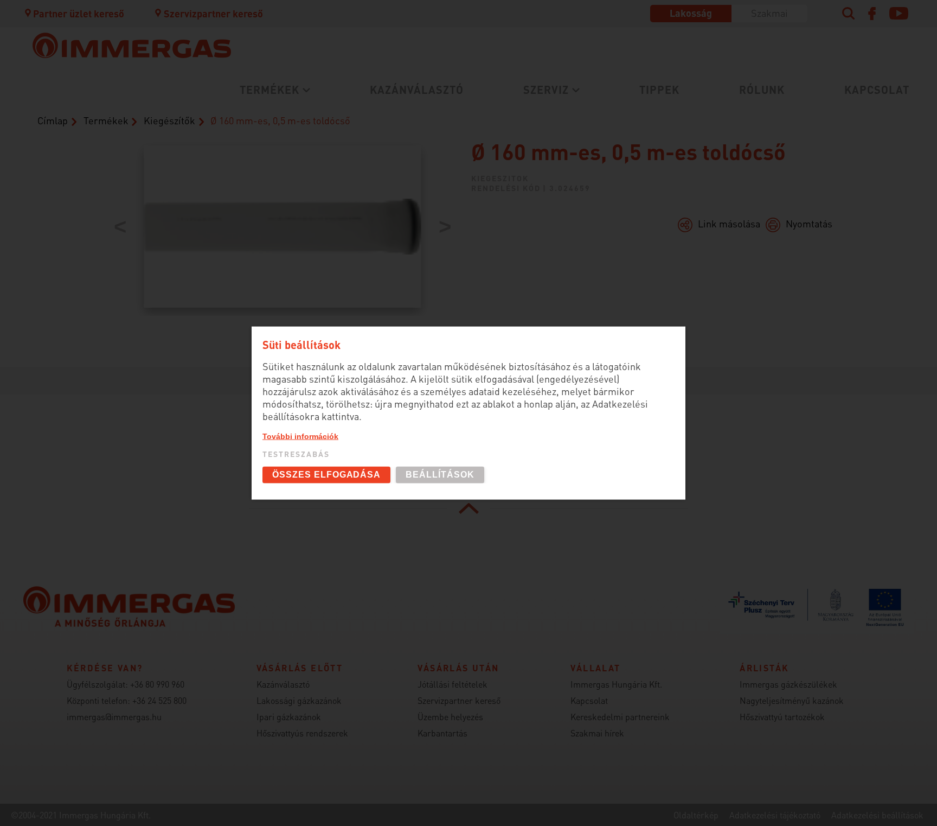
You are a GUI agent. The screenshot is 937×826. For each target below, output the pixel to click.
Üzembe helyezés (258, 132)
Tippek (659, 89)
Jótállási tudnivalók (264, 168)
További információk (300, 436)
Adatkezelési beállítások (877, 815)
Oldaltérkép (695, 815)
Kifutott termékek (480, 175)
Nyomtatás (809, 223)
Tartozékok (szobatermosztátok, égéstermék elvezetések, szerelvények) (532, 121)
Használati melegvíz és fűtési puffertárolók (322, 193)
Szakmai (769, 13)
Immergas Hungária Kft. (616, 684)
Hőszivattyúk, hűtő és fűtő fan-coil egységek (299, 151)
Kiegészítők (169, 120)
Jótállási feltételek (452, 684)
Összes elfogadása (326, 474)
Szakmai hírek (597, 733)
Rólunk (762, 89)
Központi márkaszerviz (272, 115)
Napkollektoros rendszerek (283, 242)
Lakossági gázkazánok (271, 115)
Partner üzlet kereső (78, 13)
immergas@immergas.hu (114, 716)
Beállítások (440, 474)
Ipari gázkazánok (288, 716)
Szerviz (546, 89)
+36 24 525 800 (159, 700)
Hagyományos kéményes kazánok (517, 145)
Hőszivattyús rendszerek (302, 733)
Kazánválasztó (417, 89)
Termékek (269, 89)
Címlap (52, 120)
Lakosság (691, 13)
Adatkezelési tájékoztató (774, 815)
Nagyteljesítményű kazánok (792, 700)
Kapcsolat (876, 89)
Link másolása (729, 223)
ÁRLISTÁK (460, 193)
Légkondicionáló (256, 175)
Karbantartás (248, 150)
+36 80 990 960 (157, 684)
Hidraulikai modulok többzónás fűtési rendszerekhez (308, 217)
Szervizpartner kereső (213, 13)
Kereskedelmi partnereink (620, 716)
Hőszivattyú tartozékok (782, 716)
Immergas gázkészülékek (788, 684)
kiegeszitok (500, 178)
